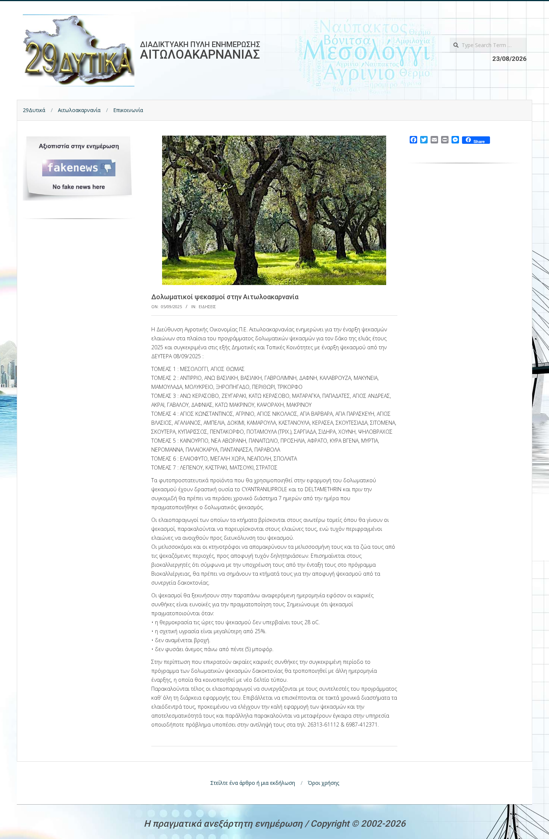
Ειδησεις (207, 306)
